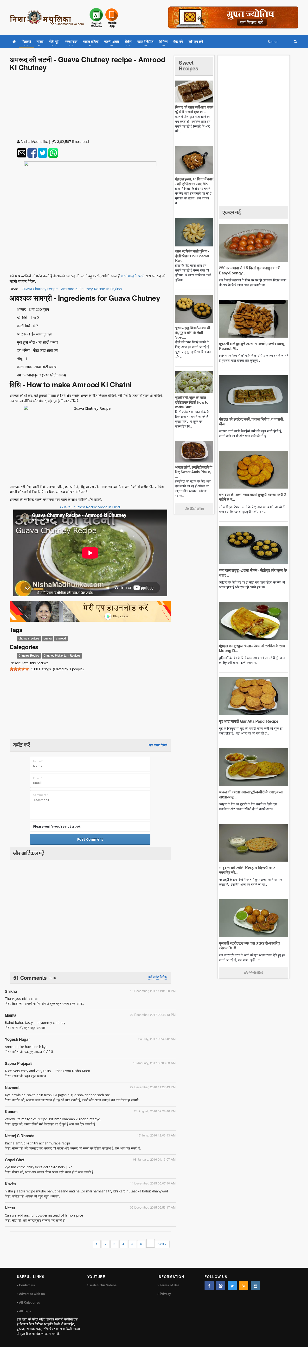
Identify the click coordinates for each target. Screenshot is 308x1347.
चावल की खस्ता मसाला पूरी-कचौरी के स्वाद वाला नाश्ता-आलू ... (250, 794)
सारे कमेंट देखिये (158, 745)
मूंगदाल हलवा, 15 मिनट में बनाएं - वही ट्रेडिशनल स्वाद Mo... (194, 181)
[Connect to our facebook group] (220, 1285)
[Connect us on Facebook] (209, 1285)
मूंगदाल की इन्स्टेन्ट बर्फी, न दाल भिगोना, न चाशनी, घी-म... (251, 421)
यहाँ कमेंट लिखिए (157, 977)
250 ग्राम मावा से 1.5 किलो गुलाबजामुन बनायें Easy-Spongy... (249, 270)
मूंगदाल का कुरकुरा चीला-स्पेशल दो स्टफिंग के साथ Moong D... (252, 648)
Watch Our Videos (103, 1285)
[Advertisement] (90, 106)
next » (162, 1244)
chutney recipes (29, 638)
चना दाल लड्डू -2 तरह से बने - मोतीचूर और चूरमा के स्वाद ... (253, 572)
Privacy (165, 1293)
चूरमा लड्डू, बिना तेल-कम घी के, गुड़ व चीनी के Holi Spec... (192, 332)
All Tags (25, 1311)
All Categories (29, 1302)
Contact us (27, 1285)
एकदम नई (231, 212)
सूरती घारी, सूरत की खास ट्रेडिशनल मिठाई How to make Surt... (191, 402)
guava (47, 638)
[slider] (19, 669)
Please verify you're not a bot (57, 826)
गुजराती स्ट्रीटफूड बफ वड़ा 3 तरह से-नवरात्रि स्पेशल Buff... (249, 945)
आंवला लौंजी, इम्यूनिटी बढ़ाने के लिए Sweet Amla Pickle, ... (193, 471)
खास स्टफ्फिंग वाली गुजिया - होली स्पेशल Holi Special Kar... (192, 255)
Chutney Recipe (29, 655)
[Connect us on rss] (243, 1285)
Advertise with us (32, 1293)
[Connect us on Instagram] (255, 1285)
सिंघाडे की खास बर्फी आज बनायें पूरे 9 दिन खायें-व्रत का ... (194, 109)
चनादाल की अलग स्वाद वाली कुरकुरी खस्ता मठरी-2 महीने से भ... (252, 497)
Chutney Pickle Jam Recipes (62, 655)
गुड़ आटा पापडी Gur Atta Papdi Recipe (248, 721)
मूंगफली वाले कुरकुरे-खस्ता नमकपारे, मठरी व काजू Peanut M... (251, 346)
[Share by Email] (21, 153)
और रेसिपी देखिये (194, 508)
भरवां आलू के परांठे (132, 275)
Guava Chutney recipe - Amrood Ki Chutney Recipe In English (72, 288)
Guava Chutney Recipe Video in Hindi (90, 506)
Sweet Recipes (188, 65)
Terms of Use (169, 1285)
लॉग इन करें (196, 41)
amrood (61, 638)
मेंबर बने (178, 41)
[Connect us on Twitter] (232, 1285)
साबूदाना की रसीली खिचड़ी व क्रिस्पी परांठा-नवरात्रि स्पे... (248, 870)
